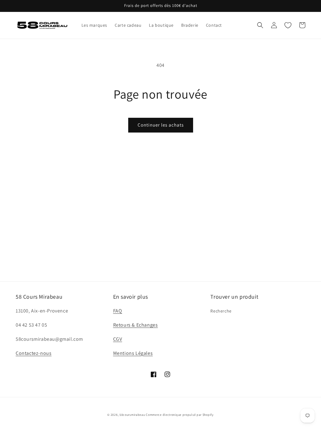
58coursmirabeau (132, 415)
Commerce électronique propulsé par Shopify (179, 415)
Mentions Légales (133, 353)
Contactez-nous (33, 353)
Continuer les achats (161, 125)
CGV (117, 339)
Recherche (220, 311)
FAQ (117, 310)
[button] (260, 25)
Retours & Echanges (135, 325)
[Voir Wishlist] (288, 25)
